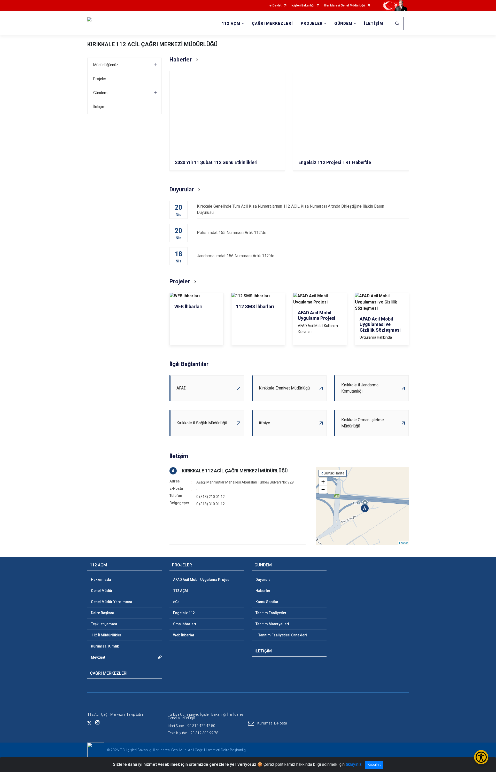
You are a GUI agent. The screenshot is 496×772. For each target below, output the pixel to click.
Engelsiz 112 (184, 613)
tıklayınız (354, 764)
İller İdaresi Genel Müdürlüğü (344, 5)
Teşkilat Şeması (104, 624)
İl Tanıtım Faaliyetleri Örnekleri (281, 635)
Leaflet (403, 543)
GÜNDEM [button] (343, 23)
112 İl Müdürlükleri (106, 635)
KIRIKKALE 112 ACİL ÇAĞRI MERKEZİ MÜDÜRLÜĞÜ (152, 44)
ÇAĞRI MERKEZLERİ (272, 23)
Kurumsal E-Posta (272, 723)
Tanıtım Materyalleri (272, 624)
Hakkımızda (101, 580)
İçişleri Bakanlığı (302, 5)
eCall (177, 602)
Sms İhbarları (184, 624)
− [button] (323, 489)
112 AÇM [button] (231, 23)
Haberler (262, 591)
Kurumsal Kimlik (105, 646)
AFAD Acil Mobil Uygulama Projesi (201, 580)
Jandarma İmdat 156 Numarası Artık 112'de (235, 255)
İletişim (99, 106)
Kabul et (374, 764)
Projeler (99, 78)
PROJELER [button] (312, 23)
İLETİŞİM (373, 23)
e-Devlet (275, 5)
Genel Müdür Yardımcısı (111, 602)
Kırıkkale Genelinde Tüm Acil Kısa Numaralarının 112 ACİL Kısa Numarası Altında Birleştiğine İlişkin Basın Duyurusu (290, 209)
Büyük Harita (334, 473)
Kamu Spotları (267, 602)
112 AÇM (180, 591)
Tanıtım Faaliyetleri (271, 613)
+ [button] (323, 482)
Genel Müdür (102, 591)
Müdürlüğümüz (105, 65)
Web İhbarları (184, 635)
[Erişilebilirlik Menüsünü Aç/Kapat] (481, 757)
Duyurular (263, 580)
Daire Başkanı (102, 613)
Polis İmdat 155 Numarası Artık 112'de (231, 232)
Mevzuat (98, 657)
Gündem (100, 92)
